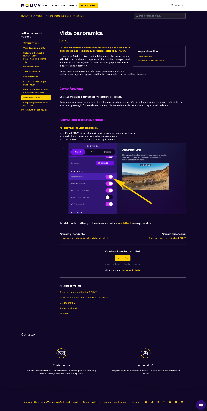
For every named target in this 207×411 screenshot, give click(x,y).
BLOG (45, 5)
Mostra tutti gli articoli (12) (34, 110)
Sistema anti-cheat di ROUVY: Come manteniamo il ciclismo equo (34, 57)
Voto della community (34, 48)
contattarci (125, 223)
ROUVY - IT (26, 16)
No (126, 258)
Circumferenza (67, 303)
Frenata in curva (31, 67)
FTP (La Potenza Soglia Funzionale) (34, 83)
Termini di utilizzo (91, 402)
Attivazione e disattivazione (150, 61)
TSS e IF (64, 313)
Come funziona (144, 57)
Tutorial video (88, 5)
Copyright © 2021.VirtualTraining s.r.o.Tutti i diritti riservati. (51, 402)
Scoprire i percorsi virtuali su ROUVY (167, 238)
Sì (118, 258)
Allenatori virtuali (68, 308)
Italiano (178, 5)
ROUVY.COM (58, 5)
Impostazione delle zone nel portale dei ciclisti (84, 238)
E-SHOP (73, 5)
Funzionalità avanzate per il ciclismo (66, 16)
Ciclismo (40, 16)
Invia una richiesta (131, 270)
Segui (63, 41)
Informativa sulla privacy (116, 402)
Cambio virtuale (31, 43)
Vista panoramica (31, 98)
